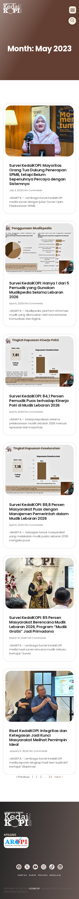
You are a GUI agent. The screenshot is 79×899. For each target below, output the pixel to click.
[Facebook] (18, 866)
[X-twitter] (27, 866)
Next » (59, 777)
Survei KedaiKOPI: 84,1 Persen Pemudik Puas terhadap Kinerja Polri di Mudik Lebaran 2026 (39, 400)
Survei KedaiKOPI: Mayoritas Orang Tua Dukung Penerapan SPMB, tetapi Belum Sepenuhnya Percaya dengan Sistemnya (37, 174)
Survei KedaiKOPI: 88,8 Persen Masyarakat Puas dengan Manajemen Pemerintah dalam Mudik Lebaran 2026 (38, 511)
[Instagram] (43, 866)
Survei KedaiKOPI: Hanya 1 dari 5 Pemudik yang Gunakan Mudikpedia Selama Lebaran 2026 (39, 290)
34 (50, 777)
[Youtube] (35, 866)
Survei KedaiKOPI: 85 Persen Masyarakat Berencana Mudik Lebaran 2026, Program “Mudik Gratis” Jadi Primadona (38, 624)
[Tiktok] (51, 866)
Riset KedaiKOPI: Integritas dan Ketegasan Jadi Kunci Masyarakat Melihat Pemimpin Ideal (38, 737)
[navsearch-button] (72, 21)
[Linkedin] (60, 866)
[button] (72, 10)
